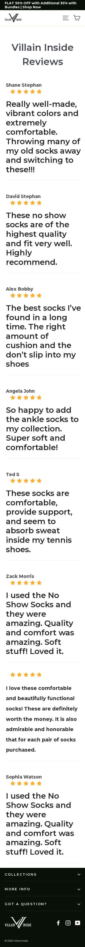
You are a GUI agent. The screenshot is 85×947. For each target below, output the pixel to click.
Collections (21, 874)
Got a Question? (26, 904)
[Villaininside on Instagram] (68, 922)
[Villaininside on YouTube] (77, 922)
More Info (17, 889)
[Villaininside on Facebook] (58, 922)
